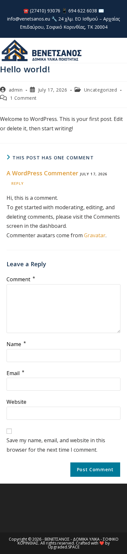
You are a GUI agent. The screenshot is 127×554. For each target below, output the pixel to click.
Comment (21, 279)
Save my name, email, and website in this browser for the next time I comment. (56, 445)
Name (16, 344)
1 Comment (23, 98)
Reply (17, 183)
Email (15, 373)
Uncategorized (100, 90)
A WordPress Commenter (42, 173)
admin (16, 90)
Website (16, 401)
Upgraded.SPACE (63, 547)
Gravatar (95, 235)
